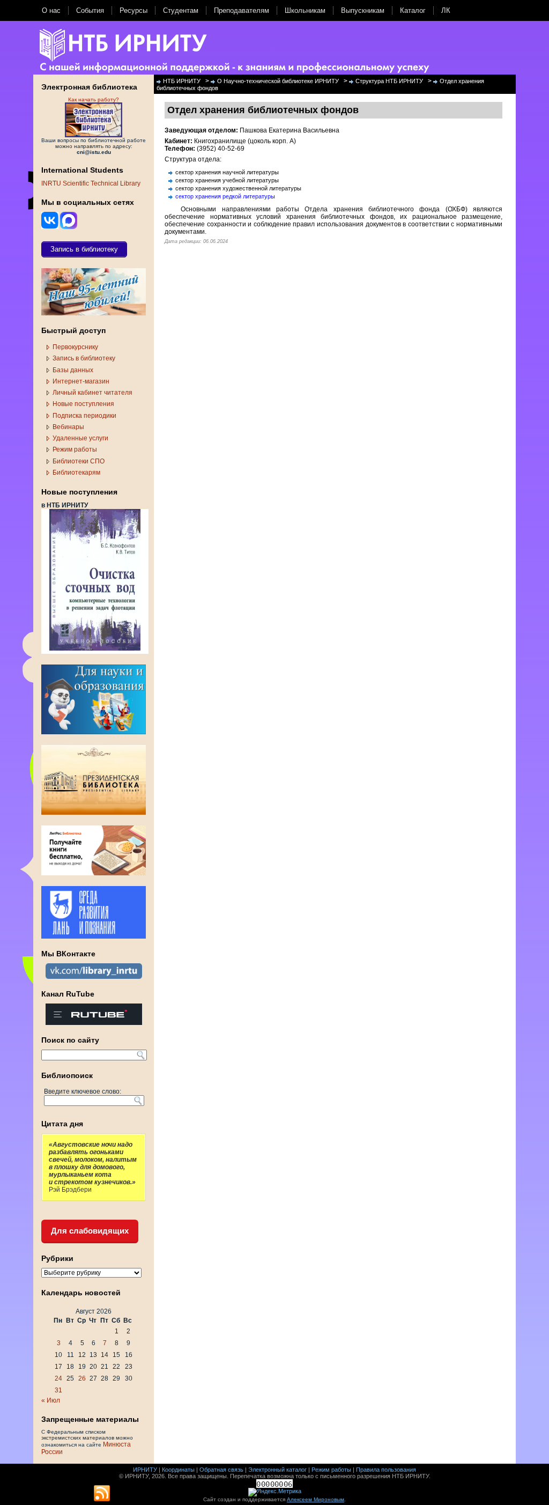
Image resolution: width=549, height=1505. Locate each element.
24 (58, 1378)
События (90, 10)
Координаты (178, 1469)
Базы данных (73, 370)
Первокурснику (75, 347)
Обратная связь (221, 1469)
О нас (51, 10)
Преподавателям (241, 10)
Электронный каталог (277, 1469)
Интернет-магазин (81, 381)
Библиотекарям (76, 472)
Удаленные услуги (80, 438)
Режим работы (75, 449)
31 (58, 1390)
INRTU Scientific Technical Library (90, 183)
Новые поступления (83, 404)
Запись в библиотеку (84, 358)
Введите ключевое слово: (82, 1091)
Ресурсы (133, 10)
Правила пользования (386, 1469)
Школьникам (305, 10)
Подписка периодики (84, 415)
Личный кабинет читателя (92, 392)
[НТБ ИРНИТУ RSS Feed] (101, 1493)
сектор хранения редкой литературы (225, 196)
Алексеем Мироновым (315, 1499)
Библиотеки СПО (79, 461)
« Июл (50, 1400)
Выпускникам (362, 10)
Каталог (413, 10)
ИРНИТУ (145, 1469)
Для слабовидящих (90, 1230)
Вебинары (68, 427)
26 (82, 1378)
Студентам (180, 10)
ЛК (445, 10)
